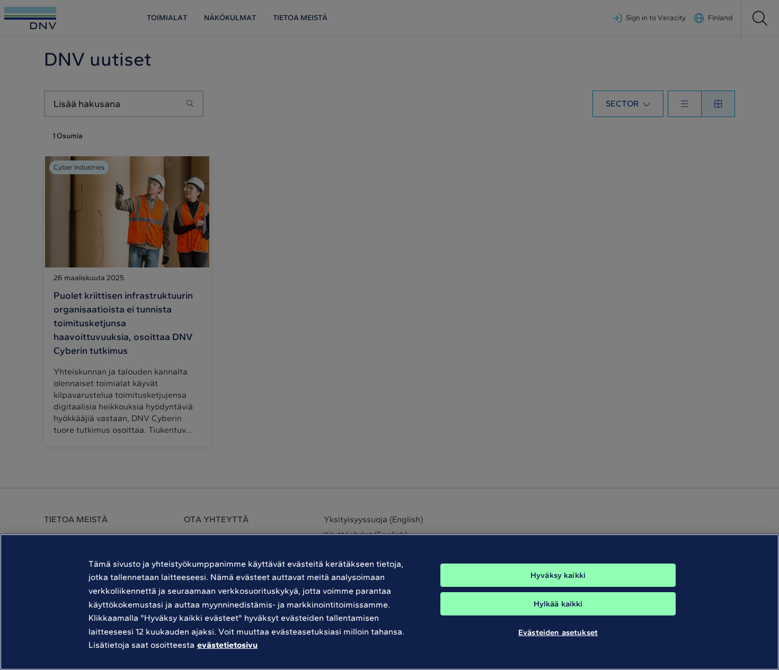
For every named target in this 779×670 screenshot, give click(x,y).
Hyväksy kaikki (558, 575)
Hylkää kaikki (558, 604)
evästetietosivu (227, 645)
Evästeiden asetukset (558, 632)
